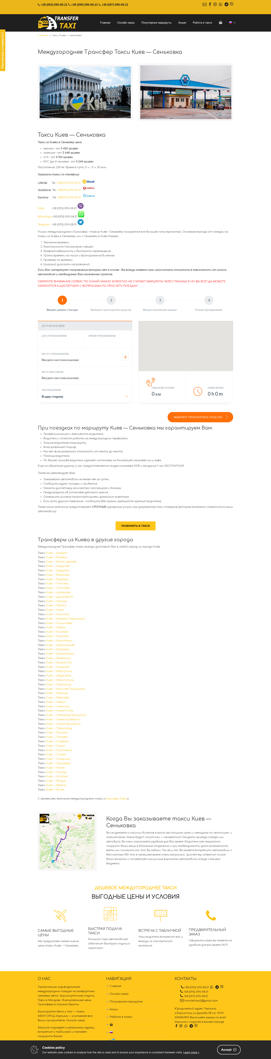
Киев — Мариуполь (59, 671)
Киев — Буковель (57, 579)
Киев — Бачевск (56, 557)
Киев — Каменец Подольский (65, 618)
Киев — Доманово (58, 592)
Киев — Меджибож (58, 675)
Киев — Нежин (55, 702)
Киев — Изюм (55, 610)
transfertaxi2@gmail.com (201, 1000)
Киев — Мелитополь (60, 680)
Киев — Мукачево (58, 697)
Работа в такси (121, 1017)
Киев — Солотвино (59, 750)
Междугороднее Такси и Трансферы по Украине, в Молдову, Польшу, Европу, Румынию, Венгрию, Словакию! (58, 23)
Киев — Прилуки (57, 732)
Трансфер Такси (116, 798)
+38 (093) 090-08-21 (54, 4)
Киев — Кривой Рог (59, 662)
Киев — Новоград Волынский (66, 715)
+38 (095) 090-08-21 (84, 4)
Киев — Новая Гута (59, 710)
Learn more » (191, 1052)
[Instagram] (215, 4)
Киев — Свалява (57, 737)
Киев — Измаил (56, 605)
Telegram (44, 224)
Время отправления (101, 335)
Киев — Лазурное (58, 667)
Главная (115, 986)
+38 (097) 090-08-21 (115, 4)
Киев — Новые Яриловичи (63, 724)
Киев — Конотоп (57, 636)
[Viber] (231, 4)
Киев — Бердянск (57, 570)
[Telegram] (226, 4)
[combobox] (85, 397)
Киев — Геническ (57, 583)
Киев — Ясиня (55, 789)
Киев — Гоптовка (58, 588)
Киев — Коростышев (60, 645)
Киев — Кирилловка (59, 623)
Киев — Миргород (58, 684)
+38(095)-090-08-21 (69, 190)
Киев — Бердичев (58, 566)
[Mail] (204, 4)
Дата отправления (53, 335)
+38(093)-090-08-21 (68, 183)
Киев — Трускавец (58, 763)
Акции (114, 1009)
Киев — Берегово (58, 575)
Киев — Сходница (58, 759)
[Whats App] (220, 4)
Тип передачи (50, 390)
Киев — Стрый (56, 754)
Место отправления (54, 354)
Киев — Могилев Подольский (65, 689)
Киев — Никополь (57, 706)
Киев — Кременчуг (58, 658)
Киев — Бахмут (56, 553)
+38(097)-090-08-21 (69, 197)
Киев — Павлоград (59, 728)
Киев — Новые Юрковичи (63, 719)
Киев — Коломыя (57, 631)
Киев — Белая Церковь (61, 561)
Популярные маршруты (126, 1001)
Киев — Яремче (56, 785)
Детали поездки (53, 325)
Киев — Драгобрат (59, 596)
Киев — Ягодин (56, 780)
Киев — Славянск (57, 741)
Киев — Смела (55, 745)
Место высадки (51, 372)
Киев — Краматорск (60, 653)
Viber (44, 208)
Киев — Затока (56, 601)
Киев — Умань (55, 767)
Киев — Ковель (55, 627)
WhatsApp (45, 216)
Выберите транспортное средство (198, 417)
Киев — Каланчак (57, 614)
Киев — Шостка (57, 776)
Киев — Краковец (57, 649)
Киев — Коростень (59, 640)
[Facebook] (210, 4)
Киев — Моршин (57, 693)
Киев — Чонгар (56, 772)
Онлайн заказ (119, 994)
